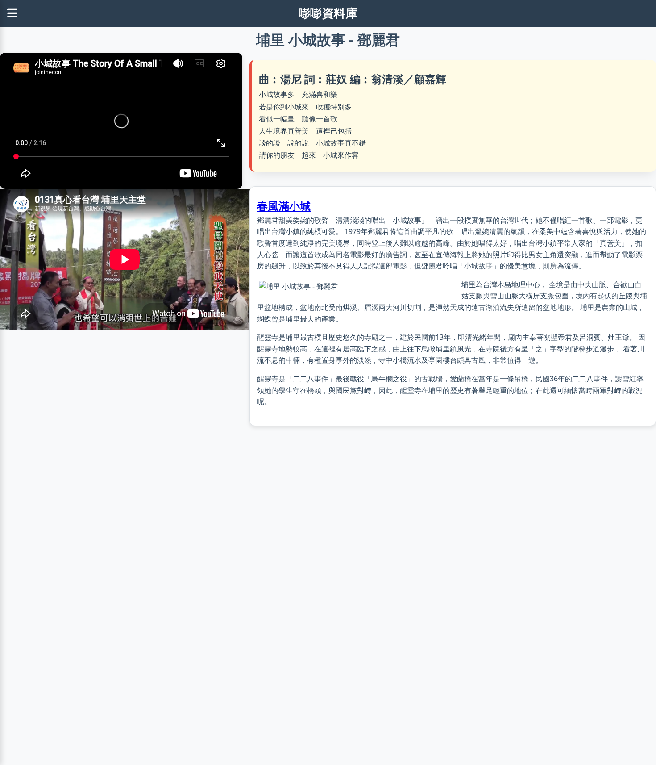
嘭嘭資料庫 (328, 13)
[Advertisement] (452, 517)
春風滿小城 (284, 205)
